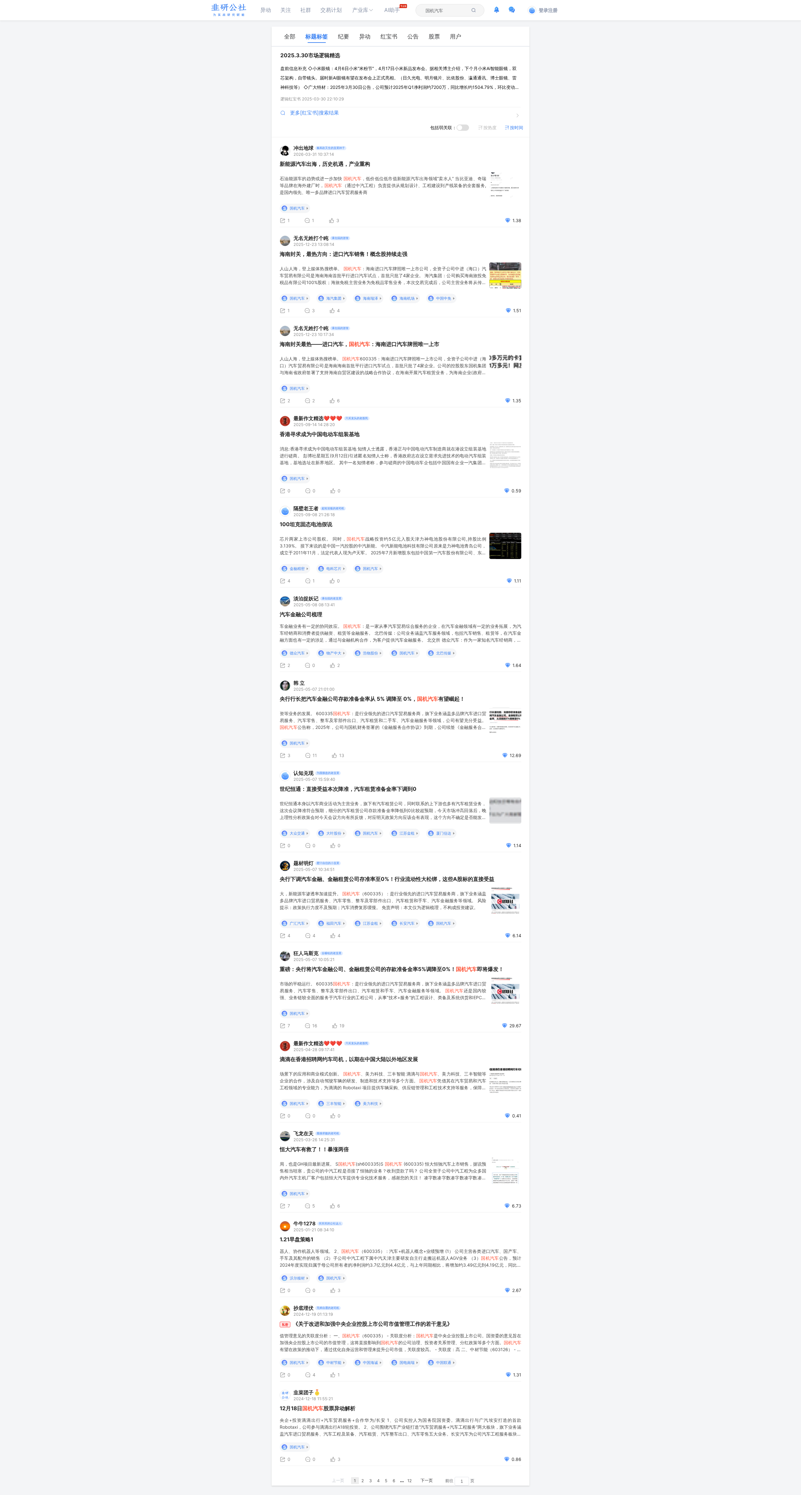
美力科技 (370, 1103)
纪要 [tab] (343, 36)
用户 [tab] (455, 36)
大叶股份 (333, 833)
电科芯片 (333, 568)
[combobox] (446, 10)
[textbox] (446, 10)
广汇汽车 (297, 923)
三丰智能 (333, 1103)
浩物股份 (370, 653)
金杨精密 (297, 568)
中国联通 (443, 1362)
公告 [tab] (413, 36)
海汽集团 (333, 298)
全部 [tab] (289, 36)
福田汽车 (333, 923)
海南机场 (407, 298)
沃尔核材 (297, 1278)
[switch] (463, 128)
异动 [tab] (364, 36)
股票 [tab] (434, 36)
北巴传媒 (443, 653)
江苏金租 (407, 833)
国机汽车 (297, 208)
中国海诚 (370, 1362)
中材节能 (333, 1362)
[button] (363, 10)
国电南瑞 (407, 1362)
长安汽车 (407, 923)
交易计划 (331, 10)
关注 (285, 10)
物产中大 (333, 653)
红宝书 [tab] (388, 36)
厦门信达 (443, 833)
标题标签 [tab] (316, 36)
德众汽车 (297, 653)
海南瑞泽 (370, 298)
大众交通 (297, 833)
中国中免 (443, 298)
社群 (305, 10)
